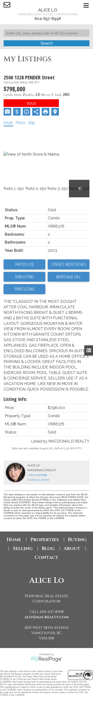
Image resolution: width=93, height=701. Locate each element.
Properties (44, 539)
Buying (77, 539)
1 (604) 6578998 (37, 475)
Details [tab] (8, 122)
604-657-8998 (48, 18)
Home (14, 539)
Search (47, 43)
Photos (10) (24, 264)
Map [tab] (31, 122)
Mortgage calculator (68, 277)
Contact (46, 557)
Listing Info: (15, 399)
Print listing (25, 289)
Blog (48, 548)
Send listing (24, 277)
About (72, 548)
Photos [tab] (21, 122)
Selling (23, 548)
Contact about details (68, 264)
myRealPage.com (47, 659)
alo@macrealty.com (47, 617)
